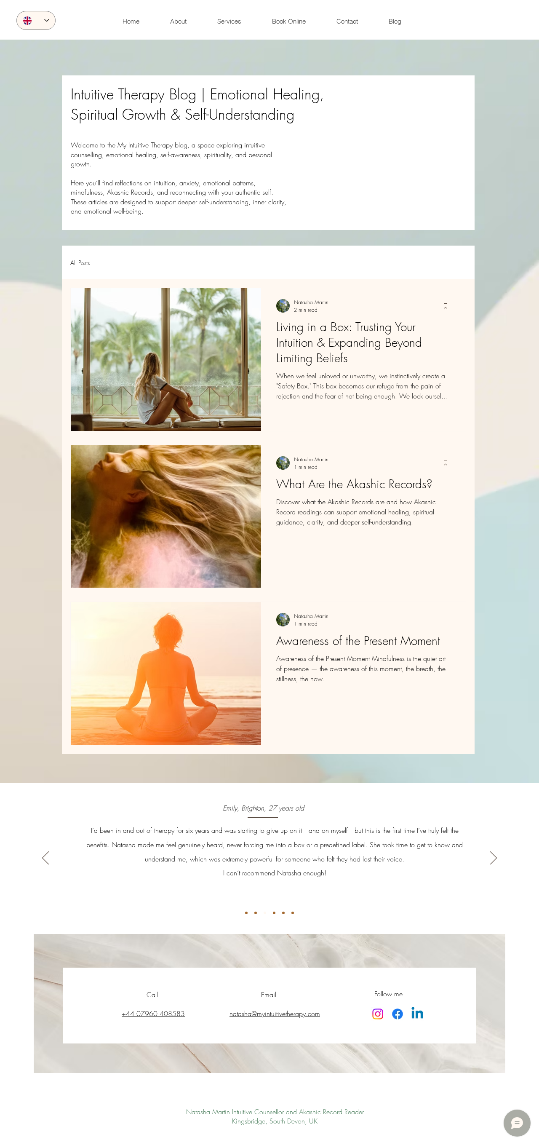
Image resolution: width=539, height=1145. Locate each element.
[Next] (493, 858)
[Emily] (265, 913)
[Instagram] (378, 1014)
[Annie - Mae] (255, 913)
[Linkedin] (417, 1014)
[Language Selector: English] (36, 20)
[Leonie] (283, 913)
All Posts (80, 263)
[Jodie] (246, 913)
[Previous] (45, 858)
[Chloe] (292, 913)
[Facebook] (397, 1014)
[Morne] (274, 913)
